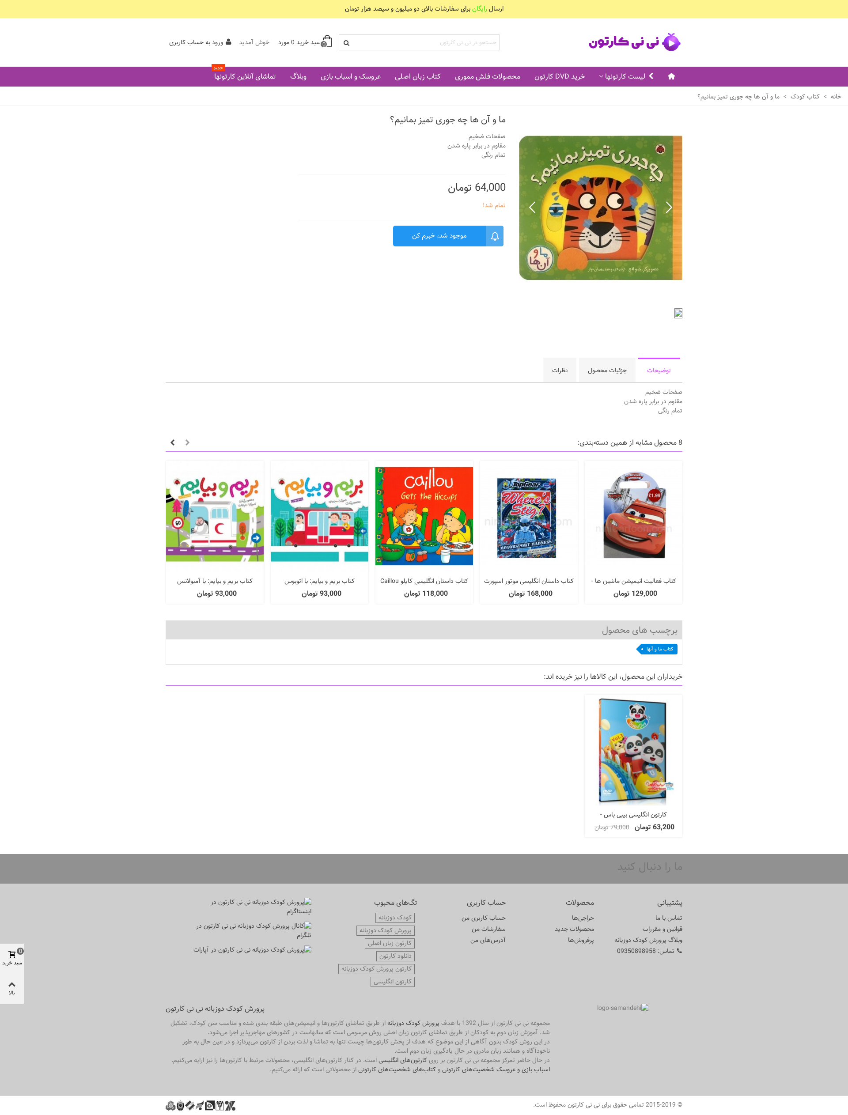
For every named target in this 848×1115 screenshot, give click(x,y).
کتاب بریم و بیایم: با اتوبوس (319, 581)
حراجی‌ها (583, 918)
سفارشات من (489, 929)
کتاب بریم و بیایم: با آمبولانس (215, 581)
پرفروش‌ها (581, 940)
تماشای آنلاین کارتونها (244, 75)
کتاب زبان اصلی (418, 77)
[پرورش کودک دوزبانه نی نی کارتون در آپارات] (251, 950)
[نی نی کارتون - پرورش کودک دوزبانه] (633, 42)
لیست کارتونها (625, 77)
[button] (532, 208)
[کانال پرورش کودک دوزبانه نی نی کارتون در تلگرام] (251, 931)
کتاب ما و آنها (660, 649)
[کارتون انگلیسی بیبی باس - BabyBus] (633, 750)
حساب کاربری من (484, 918)
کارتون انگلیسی (393, 982)
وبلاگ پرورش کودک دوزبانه (648, 940)
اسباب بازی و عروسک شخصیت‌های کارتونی (496, 1069)
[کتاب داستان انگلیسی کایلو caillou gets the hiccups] (424, 516)
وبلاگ (298, 77)
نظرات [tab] (560, 370)
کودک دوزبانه (395, 918)
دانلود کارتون (395, 956)
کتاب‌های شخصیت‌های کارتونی (397, 1069)
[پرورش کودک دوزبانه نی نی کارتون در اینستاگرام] (251, 907)
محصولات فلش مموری (487, 77)
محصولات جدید (574, 929)
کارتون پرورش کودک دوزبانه (376, 969)
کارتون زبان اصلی (390, 943)
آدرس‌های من (488, 940)
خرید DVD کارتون (559, 77)
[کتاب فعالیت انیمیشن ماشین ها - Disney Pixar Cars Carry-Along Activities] (633, 516)
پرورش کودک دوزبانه (386, 931)
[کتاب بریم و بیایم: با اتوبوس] (319, 516)
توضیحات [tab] (659, 370)
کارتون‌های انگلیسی (403, 1060)
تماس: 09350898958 (645, 951)
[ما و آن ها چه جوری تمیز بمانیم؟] (600, 296)
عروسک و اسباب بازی (351, 77)
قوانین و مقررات (662, 929)
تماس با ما (668, 918)
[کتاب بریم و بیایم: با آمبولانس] (215, 516)
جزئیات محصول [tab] (607, 370)
